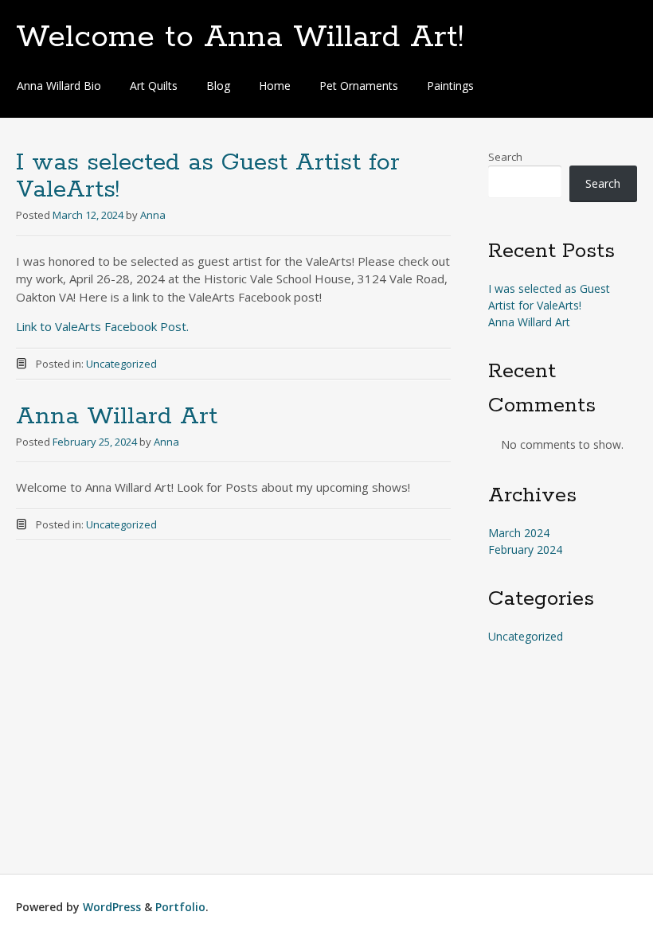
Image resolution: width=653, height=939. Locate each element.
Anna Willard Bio (59, 85)
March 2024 (518, 532)
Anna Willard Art (116, 416)
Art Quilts (154, 85)
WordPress (112, 906)
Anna (153, 215)
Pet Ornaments (358, 85)
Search (505, 157)
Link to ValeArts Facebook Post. (102, 326)
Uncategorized (121, 364)
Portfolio (180, 906)
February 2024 (525, 549)
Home (275, 85)
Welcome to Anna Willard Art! (239, 37)
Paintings (450, 85)
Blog (218, 85)
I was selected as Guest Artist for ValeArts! (208, 176)
